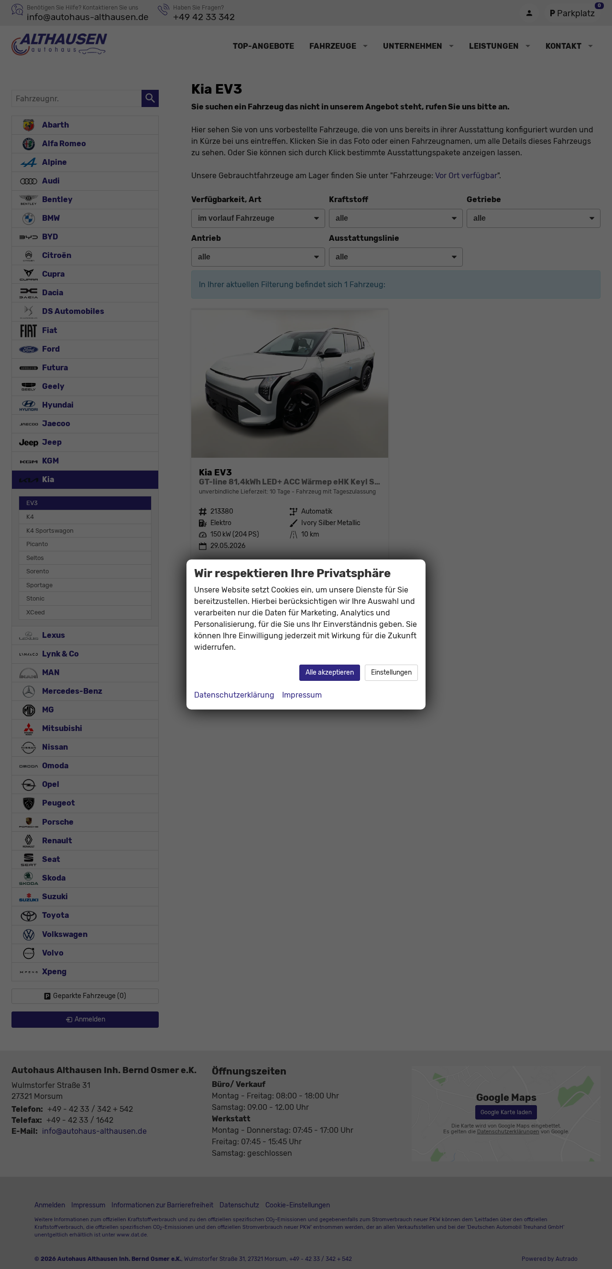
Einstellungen (391, 672)
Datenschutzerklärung (234, 694)
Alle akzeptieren (330, 672)
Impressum (302, 694)
